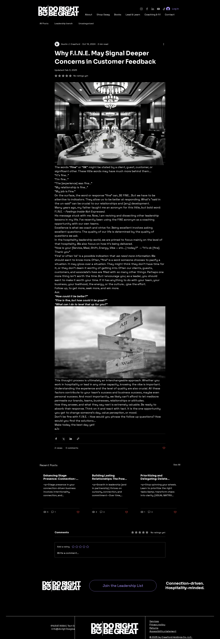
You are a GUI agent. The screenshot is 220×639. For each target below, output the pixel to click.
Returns (154, 628)
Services (154, 621)
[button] (103, 15)
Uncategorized (86, 23)
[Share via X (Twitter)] (63, 438)
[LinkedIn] (152, 9)
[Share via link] (78, 438)
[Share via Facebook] (56, 438)
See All (176, 464)
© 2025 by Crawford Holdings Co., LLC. (171, 637)
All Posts (44, 23)
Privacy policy (157, 624)
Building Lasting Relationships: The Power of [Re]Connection (110, 477)
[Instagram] (141, 9)
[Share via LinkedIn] (70, 438)
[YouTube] (158, 9)
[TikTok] (164, 9)
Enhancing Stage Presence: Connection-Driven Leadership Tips (59, 477)
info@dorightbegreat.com (66, 628)
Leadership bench (63, 23)
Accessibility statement (163, 631)
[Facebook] (147, 9)
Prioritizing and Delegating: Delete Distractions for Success (158, 477)
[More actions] (163, 44)
